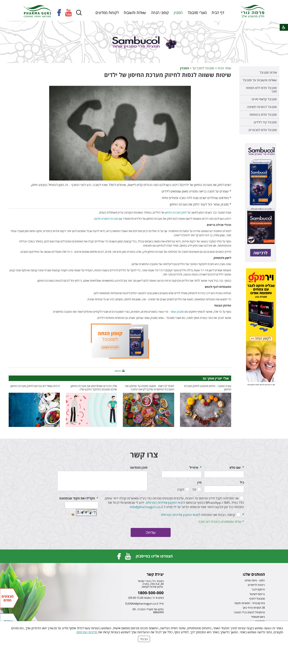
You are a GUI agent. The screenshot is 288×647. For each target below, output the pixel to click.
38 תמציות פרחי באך (253, 607)
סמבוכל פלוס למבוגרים (263, 130)
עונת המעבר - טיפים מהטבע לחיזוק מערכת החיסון (207, 387)
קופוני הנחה (160, 12)
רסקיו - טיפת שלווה (254, 580)
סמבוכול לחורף (257, 598)
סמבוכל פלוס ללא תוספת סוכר (261, 89)
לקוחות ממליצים (107, 12)
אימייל (193, 467)
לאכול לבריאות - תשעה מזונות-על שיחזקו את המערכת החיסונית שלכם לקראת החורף (149, 387)
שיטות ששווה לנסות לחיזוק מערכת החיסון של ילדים (167, 75)
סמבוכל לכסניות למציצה (262, 107)
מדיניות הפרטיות (87, 632)
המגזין (178, 12)
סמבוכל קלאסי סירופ (264, 99)
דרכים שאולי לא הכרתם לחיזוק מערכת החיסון (35, 386)
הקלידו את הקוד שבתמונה (77, 498)
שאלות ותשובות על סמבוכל (260, 80)
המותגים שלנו (254, 574)
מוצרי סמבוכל (197, 12)
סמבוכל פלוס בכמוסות (263, 114)
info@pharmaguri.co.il (146, 507)
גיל (242, 482)
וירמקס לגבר (258, 589)
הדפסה (117, 371)
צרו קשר (144, 454)
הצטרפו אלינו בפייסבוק (154, 556)
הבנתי (144, 639)
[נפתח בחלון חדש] (59, 12)
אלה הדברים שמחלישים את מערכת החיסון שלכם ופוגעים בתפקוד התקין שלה (94, 387)
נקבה (180, 489)
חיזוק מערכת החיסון (176, 212)
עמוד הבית (224, 68)
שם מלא (235, 467)
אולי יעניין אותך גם (216, 378)
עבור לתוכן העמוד (144, 3)
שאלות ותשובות (135, 12)
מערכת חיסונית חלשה (106, 219)
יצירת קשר (155, 574)
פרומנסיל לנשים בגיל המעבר (249, 612)
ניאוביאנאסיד (258, 617)
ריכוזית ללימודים (256, 585)
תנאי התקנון (176, 502)
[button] (79, 13)
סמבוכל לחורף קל (203, 68)
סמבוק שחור (177, 312)
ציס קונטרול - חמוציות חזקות (249, 603)
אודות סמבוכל (268, 72)
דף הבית (218, 12)
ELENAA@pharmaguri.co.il (141, 603)
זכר (194, 489)
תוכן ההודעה (138, 467)
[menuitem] (218, 12)
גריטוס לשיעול (257, 594)
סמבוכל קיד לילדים (265, 122)
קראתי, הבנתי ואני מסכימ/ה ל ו (198, 514)
